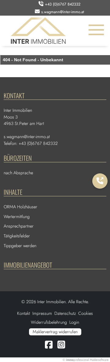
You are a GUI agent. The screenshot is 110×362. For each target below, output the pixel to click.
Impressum (42, 313)
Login (74, 322)
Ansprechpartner (19, 226)
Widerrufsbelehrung (49, 322)
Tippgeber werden (20, 246)
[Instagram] (61, 346)
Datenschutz (65, 313)
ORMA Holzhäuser (20, 207)
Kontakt (23, 313)
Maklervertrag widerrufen (55, 332)
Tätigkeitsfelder (17, 236)
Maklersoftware (99, 359)
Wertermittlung (17, 216)
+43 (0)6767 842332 (62, 4)
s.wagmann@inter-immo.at (62, 12)
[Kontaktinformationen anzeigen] (100, 181)
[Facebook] (49, 346)
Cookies (85, 313)
